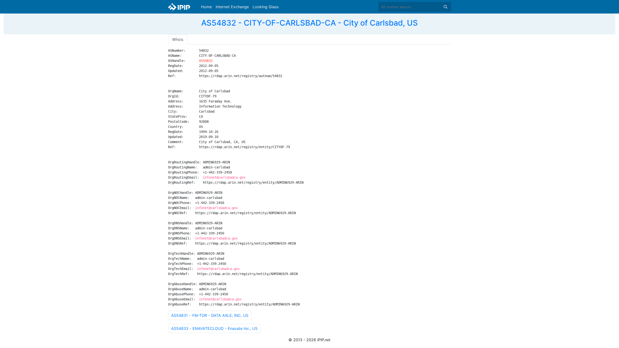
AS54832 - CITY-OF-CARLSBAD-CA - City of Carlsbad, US (309, 23)
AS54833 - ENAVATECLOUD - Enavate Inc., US (214, 328)
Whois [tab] (177, 39)
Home (206, 6)
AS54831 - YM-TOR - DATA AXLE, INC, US (209, 315)
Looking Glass (266, 6)
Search (445, 6)
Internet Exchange (232, 6)
